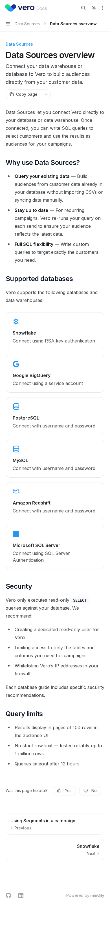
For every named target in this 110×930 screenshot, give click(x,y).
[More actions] (102, 8)
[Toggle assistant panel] (93, 7)
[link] (55, 331)
